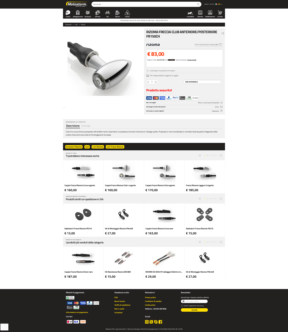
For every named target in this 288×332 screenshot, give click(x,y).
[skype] (156, 322)
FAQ (116, 297)
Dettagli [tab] (86, 126)
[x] (151, 322)
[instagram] (147, 322)
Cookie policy (150, 305)
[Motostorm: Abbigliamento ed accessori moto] (77, 4)
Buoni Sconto (119, 301)
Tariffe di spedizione (122, 305)
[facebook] (160, 322)
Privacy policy (150, 297)
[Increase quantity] (155, 81)
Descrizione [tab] (73, 126)
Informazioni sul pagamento (77, 312)
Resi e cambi (119, 308)
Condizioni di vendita (153, 301)
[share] (223, 32)
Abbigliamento (78, 16)
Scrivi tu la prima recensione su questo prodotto (207, 45)
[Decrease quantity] (148, 81)
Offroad (97, 16)
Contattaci (118, 312)
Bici (107, 16)
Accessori (88, 16)
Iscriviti (194, 310)
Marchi (117, 16)
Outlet (127, 16)
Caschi (68, 16)
